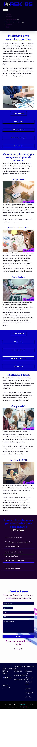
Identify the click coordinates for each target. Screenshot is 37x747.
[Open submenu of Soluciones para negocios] (23, 22)
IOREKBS (22, 704)
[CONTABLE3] (18, 182)
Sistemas (28, 688)
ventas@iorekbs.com (20, 675)
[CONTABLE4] (18, 279)
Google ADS (30, 693)
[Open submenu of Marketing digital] (18, 19)
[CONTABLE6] (18, 463)
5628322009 (18, 671)
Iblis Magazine (18, 649)
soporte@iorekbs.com (21, 679)
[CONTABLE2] (18, 230)
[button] (18, 538)
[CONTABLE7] (18, 409)
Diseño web (29, 678)
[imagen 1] (18, 86)
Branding (29, 697)
